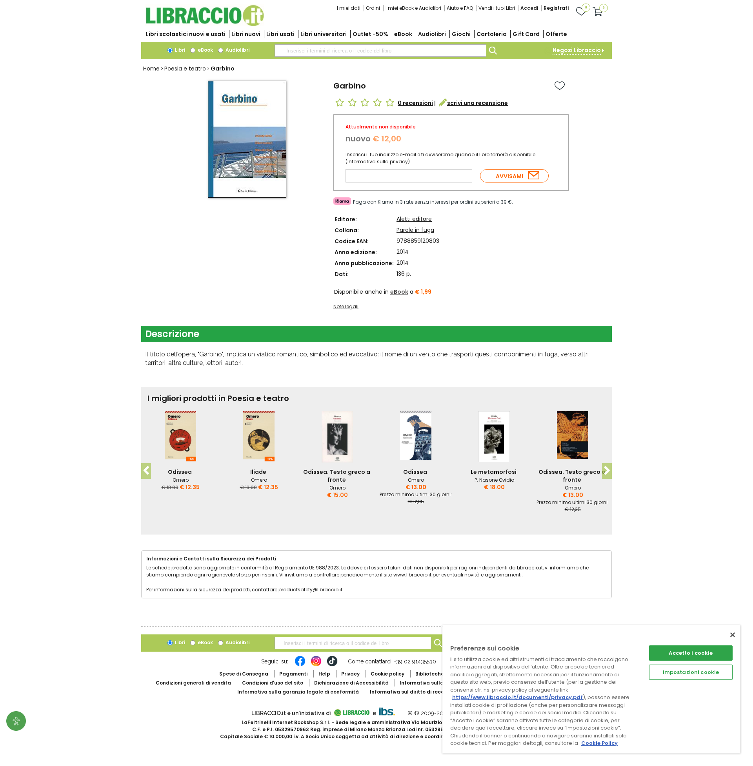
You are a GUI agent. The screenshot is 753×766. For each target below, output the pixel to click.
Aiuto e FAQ (460, 8)
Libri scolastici (186, 34)
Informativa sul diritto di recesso (411, 691)
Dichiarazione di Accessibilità (351, 682)
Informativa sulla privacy (377, 161)
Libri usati (280, 34)
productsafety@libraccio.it (310, 589)
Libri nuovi (245, 34)
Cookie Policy (599, 743)
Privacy (350, 673)
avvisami (509, 176)
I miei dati (348, 8)
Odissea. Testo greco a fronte (336, 476)
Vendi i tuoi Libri (496, 8)
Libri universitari (323, 34)
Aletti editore (414, 219)
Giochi (461, 34)
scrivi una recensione (477, 103)
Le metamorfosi (494, 472)
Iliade (258, 472)
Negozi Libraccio (577, 50)
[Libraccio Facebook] (300, 665)
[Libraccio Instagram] (316, 665)
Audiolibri (432, 34)
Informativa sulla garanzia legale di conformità (298, 691)
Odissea (180, 472)
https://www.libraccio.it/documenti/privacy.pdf (517, 697)
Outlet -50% (370, 34)
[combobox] (380, 50)
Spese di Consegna (243, 673)
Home (151, 68)
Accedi (529, 8)
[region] (591, 689)
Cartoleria (492, 34)
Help (324, 673)
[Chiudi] (732, 634)
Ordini (373, 8)
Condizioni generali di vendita (193, 682)
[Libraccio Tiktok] (332, 665)
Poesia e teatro (185, 68)
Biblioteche (429, 673)
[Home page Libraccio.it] (204, 24)
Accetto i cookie (691, 653)
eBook (403, 34)
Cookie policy (387, 673)
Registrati (556, 8)
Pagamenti (293, 673)
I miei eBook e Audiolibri (413, 8)
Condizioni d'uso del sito (272, 682)
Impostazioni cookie (691, 672)
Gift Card (526, 34)
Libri (179, 50)
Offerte (556, 34)
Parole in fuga (415, 230)
